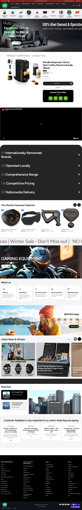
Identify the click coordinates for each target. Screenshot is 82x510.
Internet (47, 470)
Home (12, 3)
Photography (48, 491)
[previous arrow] (75, 205)
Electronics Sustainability (28, 490)
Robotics (70, 468)
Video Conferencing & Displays (74, 493)
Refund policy (3, 489)
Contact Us (3, 468)
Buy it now (58, 87)
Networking (48, 483)
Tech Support (3, 483)
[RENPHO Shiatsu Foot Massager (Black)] (11, 218)
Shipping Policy (4, 481)
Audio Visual (25, 468)
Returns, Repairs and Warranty (7, 477)
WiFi (69, 495)
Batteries (25, 470)
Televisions (70, 489)
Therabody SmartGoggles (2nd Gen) (28, 229)
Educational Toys (26, 486)
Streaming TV (71, 485)
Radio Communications (72, 466)
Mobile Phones (49, 477)
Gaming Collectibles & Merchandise (27, 495)
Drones (24, 483)
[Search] (73, 5)
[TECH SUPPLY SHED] (4, 5)
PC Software (48, 489)
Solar (69, 479)
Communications (26, 477)
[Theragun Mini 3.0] (71, 218)
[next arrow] (79, 205)
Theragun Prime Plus (45, 229)
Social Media (70, 477)
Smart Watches (71, 474)
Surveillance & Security (72, 487)
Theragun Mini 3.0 (65, 229)
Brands (2, 466)
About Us (3, 464)
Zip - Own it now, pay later (6, 493)
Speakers (70, 481)
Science (69, 470)
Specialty (63, 3)
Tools (69, 491)
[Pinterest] (5, 1)
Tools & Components (15, 7)
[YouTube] (9, 1)
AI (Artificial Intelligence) (28, 466)
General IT (25, 497)
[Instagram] (7, 1)
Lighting (47, 474)
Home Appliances (49, 464)
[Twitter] (2, 1)
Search (2, 479)
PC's (47, 485)
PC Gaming (48, 487)
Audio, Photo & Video (26, 3)
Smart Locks (70, 472)
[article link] (32, 374)
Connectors (25, 479)
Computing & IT (40, 3)
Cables (33, 3)
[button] (79, 5)
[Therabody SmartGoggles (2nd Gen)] (31, 218)
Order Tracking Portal (5, 491)
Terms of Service (4, 487)
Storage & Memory (72, 483)
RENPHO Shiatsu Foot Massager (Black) (9, 229)
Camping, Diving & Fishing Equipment (28, 475)
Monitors (47, 481)
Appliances (17, 3)
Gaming (24, 492)
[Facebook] (3, 1)
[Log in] (76, 5)
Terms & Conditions (4, 485)
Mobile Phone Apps (49, 479)
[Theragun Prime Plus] (51, 218)
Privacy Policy (3, 474)
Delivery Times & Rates (5, 470)
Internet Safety (49, 472)
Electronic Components (27, 488)
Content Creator (26, 481)
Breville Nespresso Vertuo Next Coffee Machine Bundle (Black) (58, 65)
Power (47, 495)
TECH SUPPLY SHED (44, 504)
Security (57, 3)
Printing (69, 464)
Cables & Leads (26, 472)
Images (47, 468)
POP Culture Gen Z (49, 493)
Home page (3, 472)
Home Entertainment (49, 3)
